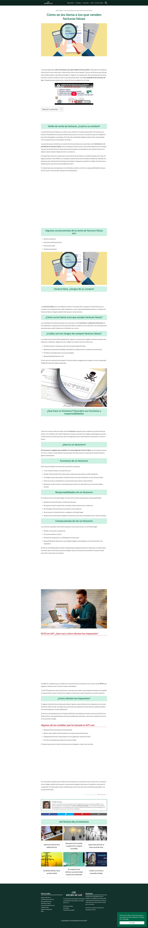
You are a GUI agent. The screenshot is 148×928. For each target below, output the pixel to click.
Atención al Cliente (46, 903)
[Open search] (106, 3)
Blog (61, 10)
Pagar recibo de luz (46, 897)
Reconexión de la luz (46, 901)
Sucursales (85, 3)
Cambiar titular (45, 907)
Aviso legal (66, 908)
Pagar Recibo (70, 3)
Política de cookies (68, 906)
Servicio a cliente (99, 3)
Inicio (57, 10)
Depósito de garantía (46, 909)
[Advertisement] (77, 61)
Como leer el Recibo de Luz (48, 905)
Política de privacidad (68, 910)
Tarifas (92, 3)
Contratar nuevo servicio (47, 899)
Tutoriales (78, 3)
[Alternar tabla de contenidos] (60, 109)
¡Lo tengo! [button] (132, 922)
